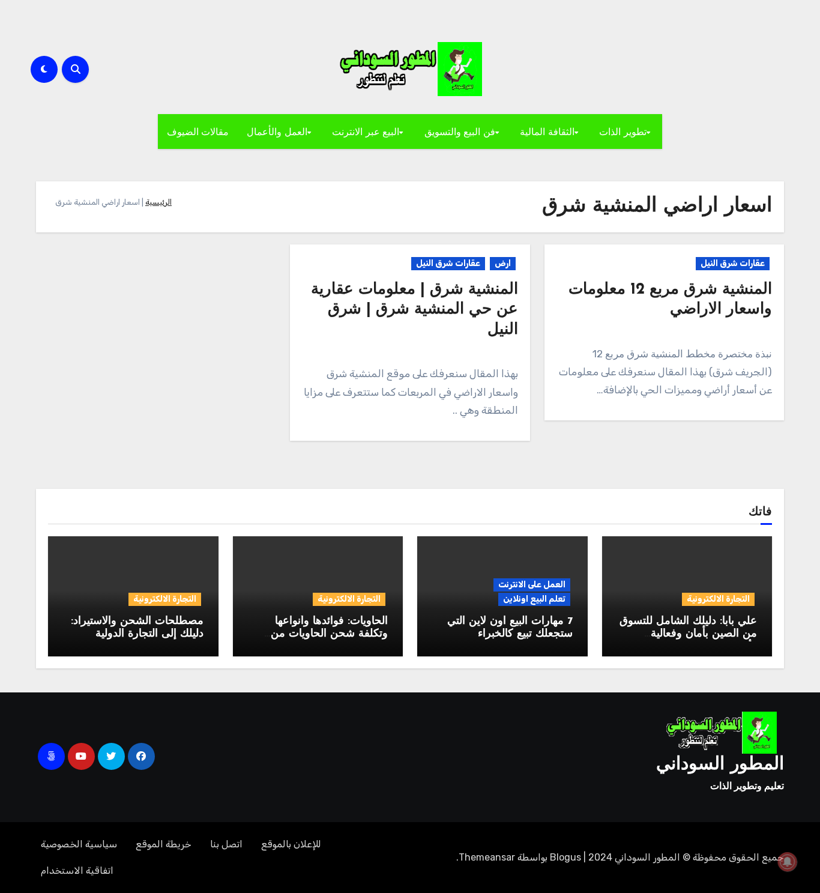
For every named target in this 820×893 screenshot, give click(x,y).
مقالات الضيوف (198, 131)
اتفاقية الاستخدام (77, 870)
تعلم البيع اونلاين (534, 599)
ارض (503, 263)
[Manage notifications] (787, 861)
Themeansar (487, 857)
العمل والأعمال (277, 131)
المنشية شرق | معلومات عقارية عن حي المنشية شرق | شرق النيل (414, 310)
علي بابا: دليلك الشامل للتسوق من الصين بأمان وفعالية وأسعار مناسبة (688, 634)
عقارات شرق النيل (733, 263)
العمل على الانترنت (531, 585)
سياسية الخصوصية (79, 844)
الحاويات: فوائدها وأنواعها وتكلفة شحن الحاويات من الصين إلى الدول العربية (329, 634)
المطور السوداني (720, 764)
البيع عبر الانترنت (365, 131)
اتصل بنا (226, 844)
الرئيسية (158, 202)
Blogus (565, 857)
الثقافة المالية (547, 131)
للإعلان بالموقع (291, 844)
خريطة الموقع (163, 844)
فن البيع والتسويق (459, 131)
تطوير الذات (623, 131)
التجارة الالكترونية (718, 599)
